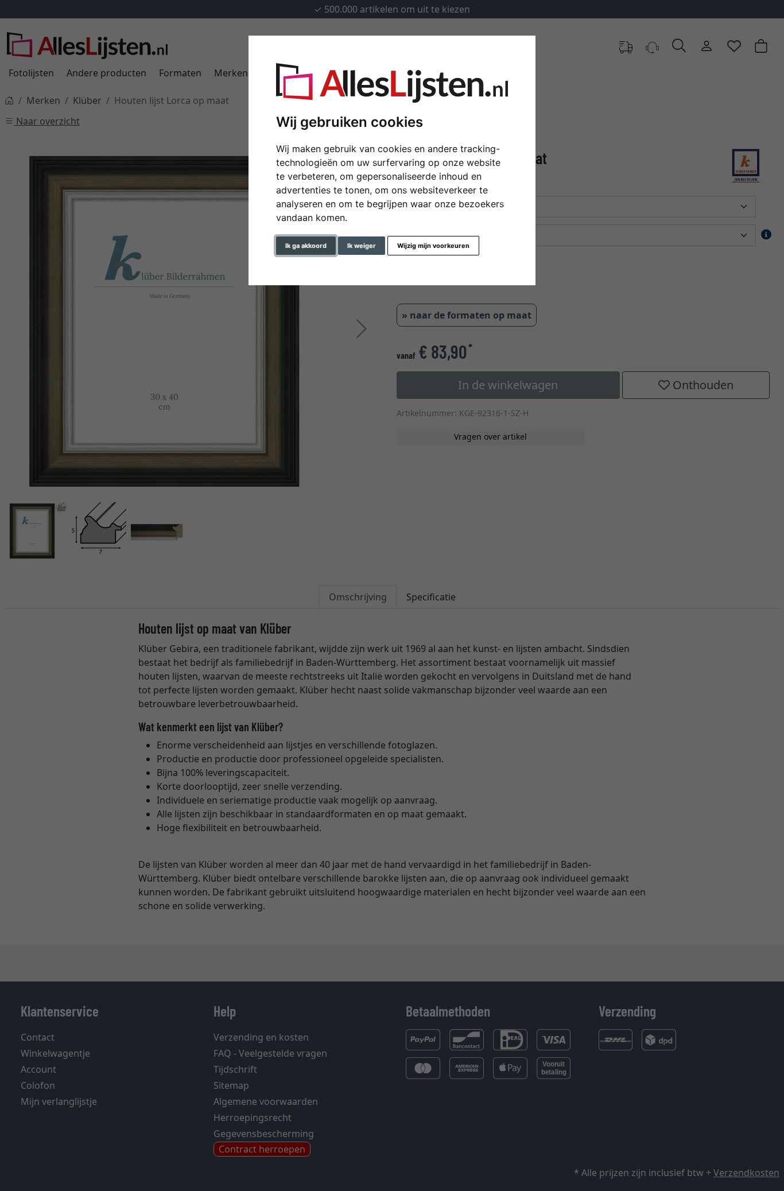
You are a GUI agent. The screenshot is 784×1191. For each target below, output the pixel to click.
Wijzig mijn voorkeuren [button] (433, 246)
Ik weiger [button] (361, 246)
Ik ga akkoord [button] (306, 246)
